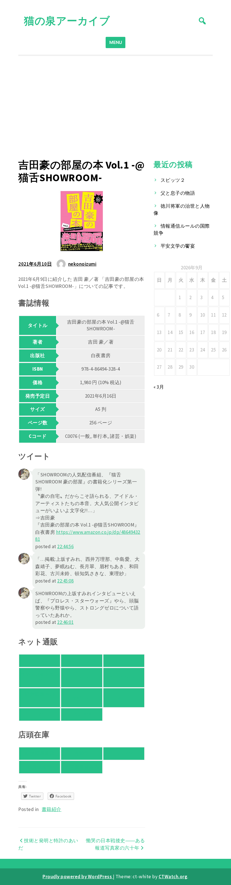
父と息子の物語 (178, 193)
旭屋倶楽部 (39, 767)
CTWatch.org (173, 876)
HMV (40, 714)
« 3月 (159, 387)
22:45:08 (65, 581)
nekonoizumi (82, 264)
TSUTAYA (82, 714)
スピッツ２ (173, 180)
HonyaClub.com (82, 697)
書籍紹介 (51, 809)
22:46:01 (65, 622)
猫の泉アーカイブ (67, 20)
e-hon (123, 697)
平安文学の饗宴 (178, 246)
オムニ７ (124, 660)
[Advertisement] (115, 107)
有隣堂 (81, 753)
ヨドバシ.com (124, 677)
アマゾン (40, 660)
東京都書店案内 (82, 767)
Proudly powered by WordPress (78, 876)
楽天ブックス (81, 660)
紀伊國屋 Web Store (40, 697)
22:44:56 (65, 546)
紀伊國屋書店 (39, 753)
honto (81, 677)
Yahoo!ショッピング (39, 677)
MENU (115, 42)
